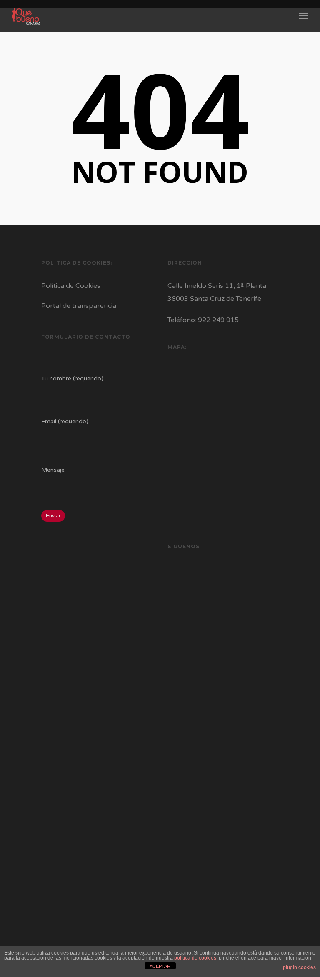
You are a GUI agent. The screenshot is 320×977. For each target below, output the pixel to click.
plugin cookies (299, 967)
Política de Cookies (70, 286)
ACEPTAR (160, 966)
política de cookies (195, 958)
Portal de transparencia (78, 306)
